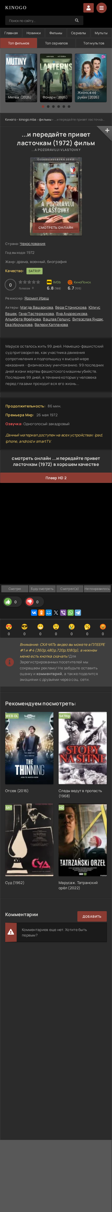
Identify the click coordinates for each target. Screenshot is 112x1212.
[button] (43, 106)
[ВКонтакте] (34, 613)
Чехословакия (32, 243)
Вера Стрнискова (70, 307)
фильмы (45, 119)
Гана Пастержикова (36, 313)
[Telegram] (78, 613)
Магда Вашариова (36, 307)
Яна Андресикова (71, 313)
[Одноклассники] (41, 613)
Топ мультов (93, 43)
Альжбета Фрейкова (23, 319)
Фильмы (56, 33)
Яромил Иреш (36, 298)
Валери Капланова (51, 324)
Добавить (92, 916)
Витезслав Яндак (87, 319)
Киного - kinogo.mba (20, 119)
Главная (11, 33)
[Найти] (76, 20)
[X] (56, 613)
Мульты (101, 33)
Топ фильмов (18, 43)
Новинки (34, 33)
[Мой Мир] (49, 613)
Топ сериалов (56, 43)
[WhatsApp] (70, 613)
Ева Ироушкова (19, 324)
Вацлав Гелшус (56, 319)
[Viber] (63, 613)
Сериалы (78, 33)
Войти (88, 8)
